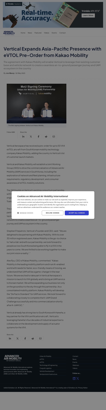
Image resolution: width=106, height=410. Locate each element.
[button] (25, 213)
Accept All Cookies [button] (77, 213)
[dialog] (53, 205)
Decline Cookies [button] (52, 213)
